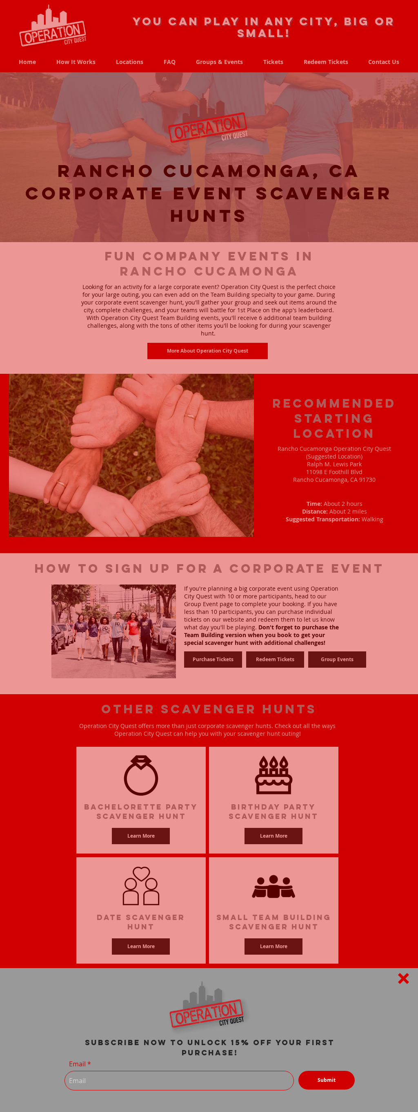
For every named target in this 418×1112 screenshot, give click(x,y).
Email (77, 1064)
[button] (403, 978)
